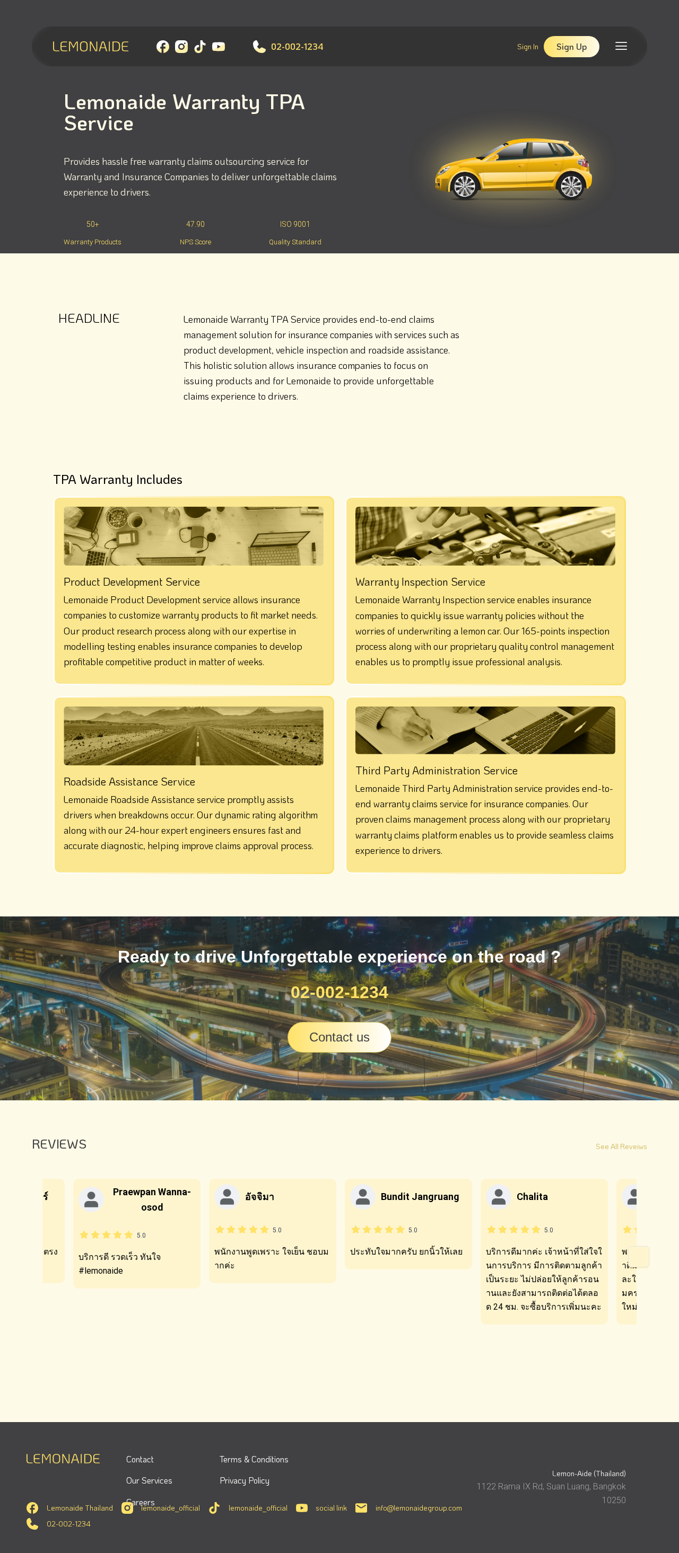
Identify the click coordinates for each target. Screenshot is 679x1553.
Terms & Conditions (254, 1458)
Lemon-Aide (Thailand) (589, 1473)
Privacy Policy (244, 1480)
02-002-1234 (297, 46)
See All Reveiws (621, 1146)
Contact (140, 1458)
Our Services (149, 1480)
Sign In (527, 46)
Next (638, 1256)
